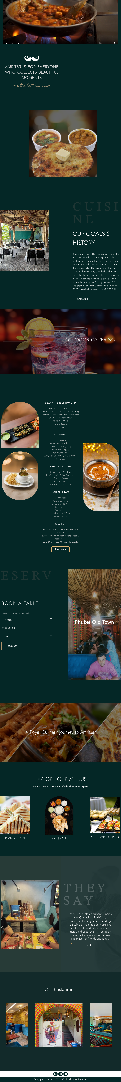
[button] (87, 945)
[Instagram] (60, 1074)
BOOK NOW (13, 646)
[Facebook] (55, 1074)
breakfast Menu (15, 838)
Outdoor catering (105, 837)
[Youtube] (65, 1074)
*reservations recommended (15, 613)
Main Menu (60, 838)
